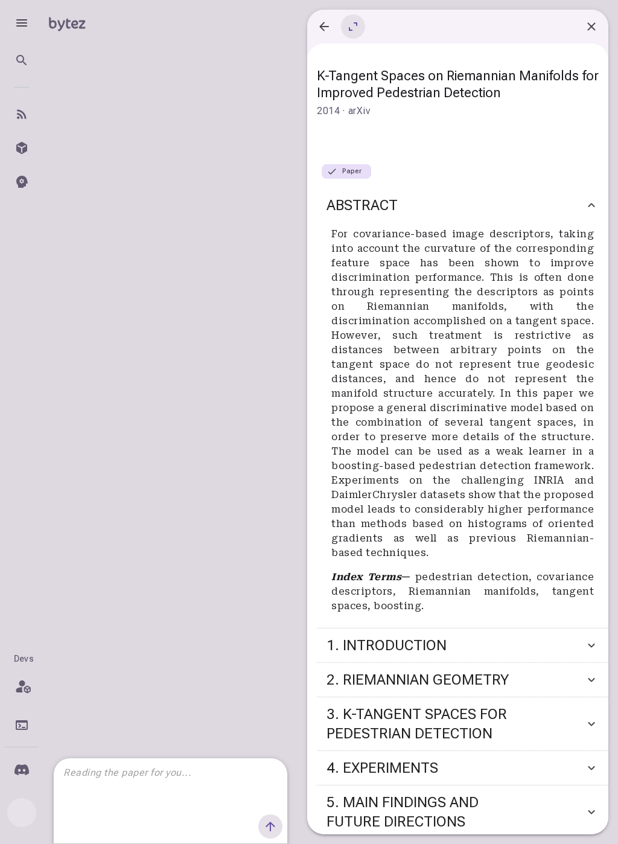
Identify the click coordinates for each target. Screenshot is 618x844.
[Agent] (22, 182)
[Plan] (22, 686)
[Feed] (22, 114)
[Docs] (22, 725)
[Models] (22, 148)
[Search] (22, 60)
